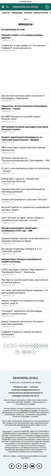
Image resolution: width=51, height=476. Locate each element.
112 (26, 346)
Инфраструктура (41, 13)
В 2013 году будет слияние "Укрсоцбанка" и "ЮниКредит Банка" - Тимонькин (23, 270)
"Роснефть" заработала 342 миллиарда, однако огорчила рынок (21, 312)
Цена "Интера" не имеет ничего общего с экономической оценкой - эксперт (22, 219)
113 (31, 346)
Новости (6, 13)
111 (21, 346)
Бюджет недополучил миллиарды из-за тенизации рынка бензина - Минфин (21, 138)
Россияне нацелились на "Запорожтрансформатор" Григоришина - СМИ (25, 159)
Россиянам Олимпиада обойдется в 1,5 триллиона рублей (21, 250)
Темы (25, 19)
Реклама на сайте (20, 387)
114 (36, 346)
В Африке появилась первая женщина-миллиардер (21, 333)
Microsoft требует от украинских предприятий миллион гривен (25, 208)
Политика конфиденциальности (25, 390)
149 (28, 352)
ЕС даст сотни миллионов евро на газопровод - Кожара (25, 169)
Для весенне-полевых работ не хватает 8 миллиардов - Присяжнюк (22, 97)
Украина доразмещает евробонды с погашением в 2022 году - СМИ (19, 229)
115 (41, 346)
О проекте (34, 387)
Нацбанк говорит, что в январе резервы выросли (22, 36)
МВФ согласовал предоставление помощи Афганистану (23, 148)
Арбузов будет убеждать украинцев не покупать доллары (21, 260)
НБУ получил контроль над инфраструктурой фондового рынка (24, 128)
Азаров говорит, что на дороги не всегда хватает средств (22, 302)
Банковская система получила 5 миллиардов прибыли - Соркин (24, 107)
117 (17, 352)
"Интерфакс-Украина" (28, 411)
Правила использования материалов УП (25, 393)
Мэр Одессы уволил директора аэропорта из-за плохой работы (25, 281)
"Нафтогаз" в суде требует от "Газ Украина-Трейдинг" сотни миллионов (23, 46)
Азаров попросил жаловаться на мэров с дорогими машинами (22, 322)
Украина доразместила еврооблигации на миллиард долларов (23, 190)
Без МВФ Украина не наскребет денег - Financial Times (21, 117)
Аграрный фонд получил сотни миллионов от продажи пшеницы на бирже (25, 239)
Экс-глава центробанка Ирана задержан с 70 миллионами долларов (24, 291)
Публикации (17, 13)
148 (24, 352)
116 (45, 346)
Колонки (28, 13)
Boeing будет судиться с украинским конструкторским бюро (20, 180)
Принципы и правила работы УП (25, 396)
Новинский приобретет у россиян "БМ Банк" (24, 199)
